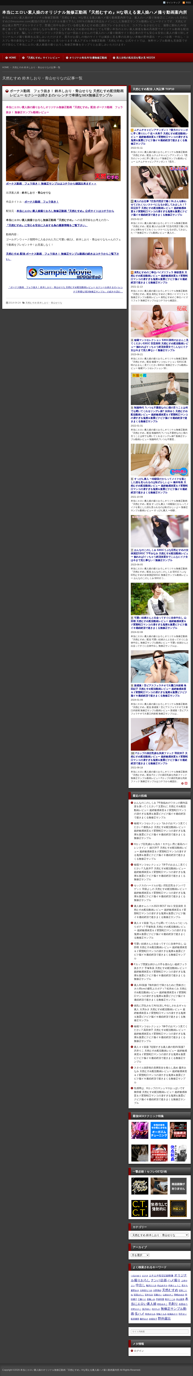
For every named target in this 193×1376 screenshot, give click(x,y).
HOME (12, 57)
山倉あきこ (168, 1295)
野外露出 (164, 1318)
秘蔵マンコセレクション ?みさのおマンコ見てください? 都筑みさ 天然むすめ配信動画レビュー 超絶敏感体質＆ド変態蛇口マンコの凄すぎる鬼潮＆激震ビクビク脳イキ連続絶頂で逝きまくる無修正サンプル (161, 830)
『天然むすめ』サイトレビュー (43, 57)
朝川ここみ (170, 1299)
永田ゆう (183, 1304)
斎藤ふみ (151, 1299)
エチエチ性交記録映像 (161, 1275)
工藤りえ (142, 1299)
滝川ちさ (156, 1309)
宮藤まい (158, 1295)
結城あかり (172, 1314)
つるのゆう (136, 1276)
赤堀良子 (153, 1319)
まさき (145, 1276)
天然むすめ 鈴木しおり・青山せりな (43, 302)
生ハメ (139, 1313)
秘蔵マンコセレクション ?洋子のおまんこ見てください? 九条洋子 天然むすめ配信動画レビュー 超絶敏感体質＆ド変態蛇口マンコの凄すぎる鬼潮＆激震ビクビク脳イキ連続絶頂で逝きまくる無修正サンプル (161, 872)
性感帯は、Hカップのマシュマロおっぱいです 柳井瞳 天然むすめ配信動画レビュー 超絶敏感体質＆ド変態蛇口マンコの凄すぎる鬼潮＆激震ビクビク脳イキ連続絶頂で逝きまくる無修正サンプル (160, 1095)
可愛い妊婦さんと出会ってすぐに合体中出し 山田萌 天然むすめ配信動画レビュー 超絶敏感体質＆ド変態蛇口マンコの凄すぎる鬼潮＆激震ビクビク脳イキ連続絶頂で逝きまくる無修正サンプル (160, 951)
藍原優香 (135, 1319)
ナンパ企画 (159, 1280)
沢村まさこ (136, 1309)
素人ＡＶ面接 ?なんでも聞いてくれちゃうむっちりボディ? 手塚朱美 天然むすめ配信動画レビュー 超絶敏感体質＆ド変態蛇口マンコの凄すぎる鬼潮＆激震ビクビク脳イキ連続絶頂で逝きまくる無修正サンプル (161, 930)
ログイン (139, 1350)
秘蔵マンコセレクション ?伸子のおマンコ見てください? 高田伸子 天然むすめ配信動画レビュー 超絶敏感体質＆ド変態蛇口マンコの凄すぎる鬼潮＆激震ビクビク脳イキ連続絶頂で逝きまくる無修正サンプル (161, 1033)
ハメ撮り (174, 1280)
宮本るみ (149, 1295)
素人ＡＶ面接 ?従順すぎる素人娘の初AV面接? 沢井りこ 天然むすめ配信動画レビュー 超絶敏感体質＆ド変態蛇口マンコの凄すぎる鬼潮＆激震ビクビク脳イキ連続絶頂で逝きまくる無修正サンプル (160, 1054)
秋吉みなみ (150, 1314)
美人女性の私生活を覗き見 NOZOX (135, 57)
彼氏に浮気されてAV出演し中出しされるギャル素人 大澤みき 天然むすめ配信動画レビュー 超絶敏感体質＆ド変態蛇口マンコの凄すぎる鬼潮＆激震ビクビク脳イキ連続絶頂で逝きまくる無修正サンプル (160, 1013)
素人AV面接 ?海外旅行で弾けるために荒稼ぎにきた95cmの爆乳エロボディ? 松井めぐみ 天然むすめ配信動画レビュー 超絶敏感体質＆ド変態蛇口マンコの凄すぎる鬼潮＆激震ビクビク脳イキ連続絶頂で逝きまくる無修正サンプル (160, 992)
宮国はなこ (139, 1295)
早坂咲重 (160, 1299)
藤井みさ (144, 1319)
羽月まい (182, 1314)
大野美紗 (157, 1290)
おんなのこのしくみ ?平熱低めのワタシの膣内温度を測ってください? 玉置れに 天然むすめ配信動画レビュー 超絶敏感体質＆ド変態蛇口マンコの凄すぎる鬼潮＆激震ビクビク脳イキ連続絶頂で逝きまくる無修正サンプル (161, 810)
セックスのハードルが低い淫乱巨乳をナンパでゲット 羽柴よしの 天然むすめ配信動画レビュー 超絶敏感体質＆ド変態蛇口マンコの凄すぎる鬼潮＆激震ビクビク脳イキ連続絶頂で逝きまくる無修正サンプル (160, 893)
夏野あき (135, 1290)
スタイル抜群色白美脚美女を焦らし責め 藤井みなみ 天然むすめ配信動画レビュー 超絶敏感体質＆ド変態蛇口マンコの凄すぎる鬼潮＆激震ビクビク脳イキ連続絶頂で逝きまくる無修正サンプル (160, 1075)
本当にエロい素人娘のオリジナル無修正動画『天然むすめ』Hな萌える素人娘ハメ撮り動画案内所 (94, 12)
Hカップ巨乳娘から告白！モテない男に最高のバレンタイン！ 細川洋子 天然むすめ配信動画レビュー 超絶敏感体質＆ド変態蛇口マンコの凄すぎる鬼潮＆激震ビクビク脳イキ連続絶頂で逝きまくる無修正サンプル (160, 851)
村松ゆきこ (162, 1304)
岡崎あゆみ (179, 1295)
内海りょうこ (174, 1285)
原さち (185, 1285)
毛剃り (173, 1304)
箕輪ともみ (161, 1314)
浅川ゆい (146, 1309)
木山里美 (180, 1299)
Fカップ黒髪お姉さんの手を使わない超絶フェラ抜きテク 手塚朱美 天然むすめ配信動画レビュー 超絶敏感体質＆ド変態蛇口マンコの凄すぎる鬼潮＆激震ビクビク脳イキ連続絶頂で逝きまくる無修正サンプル (160, 971)
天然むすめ (170, 1290)
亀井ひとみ (151, 1285)
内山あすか (162, 1285)
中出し (140, 1285)
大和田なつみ (146, 1290)
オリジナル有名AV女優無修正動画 (88, 57)
